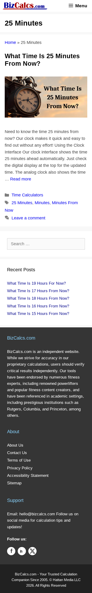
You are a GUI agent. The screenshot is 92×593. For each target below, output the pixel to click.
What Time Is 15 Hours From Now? (38, 313)
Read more (20, 179)
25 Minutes (22, 202)
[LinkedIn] (22, 552)
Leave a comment (28, 218)
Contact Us (17, 453)
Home (10, 42)
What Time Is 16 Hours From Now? (38, 306)
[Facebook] (11, 552)
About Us (15, 445)
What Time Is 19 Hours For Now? (36, 283)
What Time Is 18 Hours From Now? (38, 298)
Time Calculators (27, 195)
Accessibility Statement (28, 475)
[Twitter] (32, 552)
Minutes (42, 202)
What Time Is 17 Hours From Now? (38, 291)
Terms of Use (19, 460)
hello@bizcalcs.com (37, 514)
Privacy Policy (20, 468)
